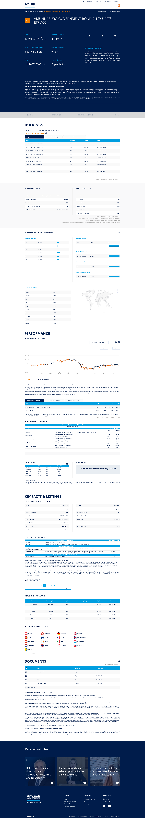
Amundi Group (68, 804)
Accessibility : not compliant (95, 816)
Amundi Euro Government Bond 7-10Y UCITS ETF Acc (57, 11)
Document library (89, 799)
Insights (99, 6)
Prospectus (39, 675)
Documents (115, 115)
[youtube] (109, 806)
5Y (70, 348)
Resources (109, 6)
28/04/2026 (99, 679)
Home (26, 11)
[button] (115, 11)
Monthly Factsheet (41, 672)
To (111, 348)
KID (38, 679)
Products (57, 6)
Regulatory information (82, 816)
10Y (78, 348)
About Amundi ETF (70, 801)
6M (48, 348)
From (97, 348)
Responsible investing (85, 6)
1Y (55, 348)
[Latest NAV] (38, 38)
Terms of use (105, 816)
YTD (86, 348)
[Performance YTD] (60, 38)
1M (33, 348)
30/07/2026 (99, 675)
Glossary (86, 804)
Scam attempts (72, 816)
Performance (56, 115)
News (65, 799)
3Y (63, 348)
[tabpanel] (40, 771)
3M (40, 348)
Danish (76, 679)
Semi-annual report (41, 683)
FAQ (85, 801)
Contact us (106, 801)
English (77, 672)
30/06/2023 (99, 683)
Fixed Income (40, 11)
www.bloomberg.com (62, 209)
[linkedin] (104, 806)
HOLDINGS (29, 115)
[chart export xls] (116, 342)
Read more (88, 62)
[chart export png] (119, 342)
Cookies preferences (115, 816)
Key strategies (69, 6)
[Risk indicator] (39, 580)
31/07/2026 (99, 672)
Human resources (69, 806)
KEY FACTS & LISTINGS (85, 115)
